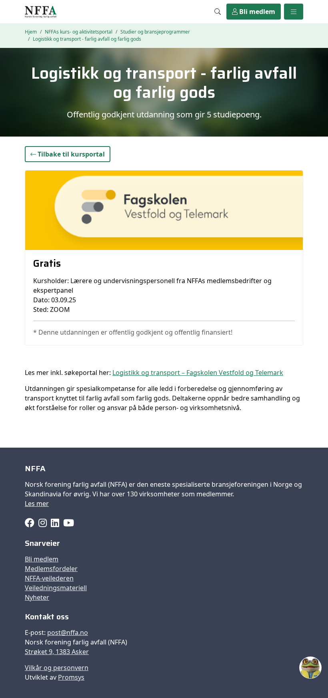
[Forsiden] (40, 11)
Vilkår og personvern (56, 667)
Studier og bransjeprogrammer (155, 31)
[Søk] (217, 12)
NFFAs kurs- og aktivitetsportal (78, 31)
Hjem (31, 31)
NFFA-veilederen (49, 578)
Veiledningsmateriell (56, 587)
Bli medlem (256, 11)
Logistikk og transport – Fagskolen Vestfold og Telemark (197, 372)
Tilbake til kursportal (70, 154)
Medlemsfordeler (51, 568)
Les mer (37, 503)
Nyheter (37, 597)
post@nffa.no (67, 632)
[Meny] (293, 12)
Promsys (71, 677)
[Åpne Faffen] (310, 667)
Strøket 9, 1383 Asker (57, 651)
